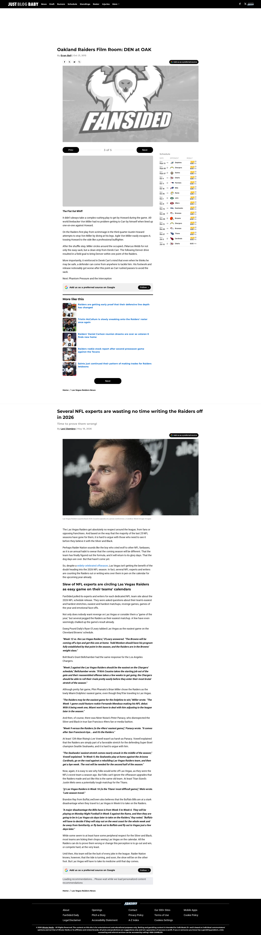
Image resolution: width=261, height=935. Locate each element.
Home (66, 390)
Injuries (106, 4)
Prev (70, 150)
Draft (51, 4)
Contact (133, 910)
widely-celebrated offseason (92, 565)
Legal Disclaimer (72, 920)
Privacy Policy (136, 915)
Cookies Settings (163, 920)
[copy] (79, 62)
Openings (97, 910)
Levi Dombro (68, 428)
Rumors (61, 4)
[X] (245, 4)
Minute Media (48, 927)
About (66, 910)
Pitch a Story (98, 915)
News (44, 4)
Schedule (72, 4)
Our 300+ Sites (162, 910)
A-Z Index (134, 920)
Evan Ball (66, 55)
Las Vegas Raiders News (83, 390)
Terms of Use (161, 915)
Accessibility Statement (105, 920)
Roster (96, 4)
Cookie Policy (191, 915)
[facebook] (240, 4)
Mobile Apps (190, 910)
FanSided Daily (71, 915)
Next (144, 150)
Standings (85, 4)
